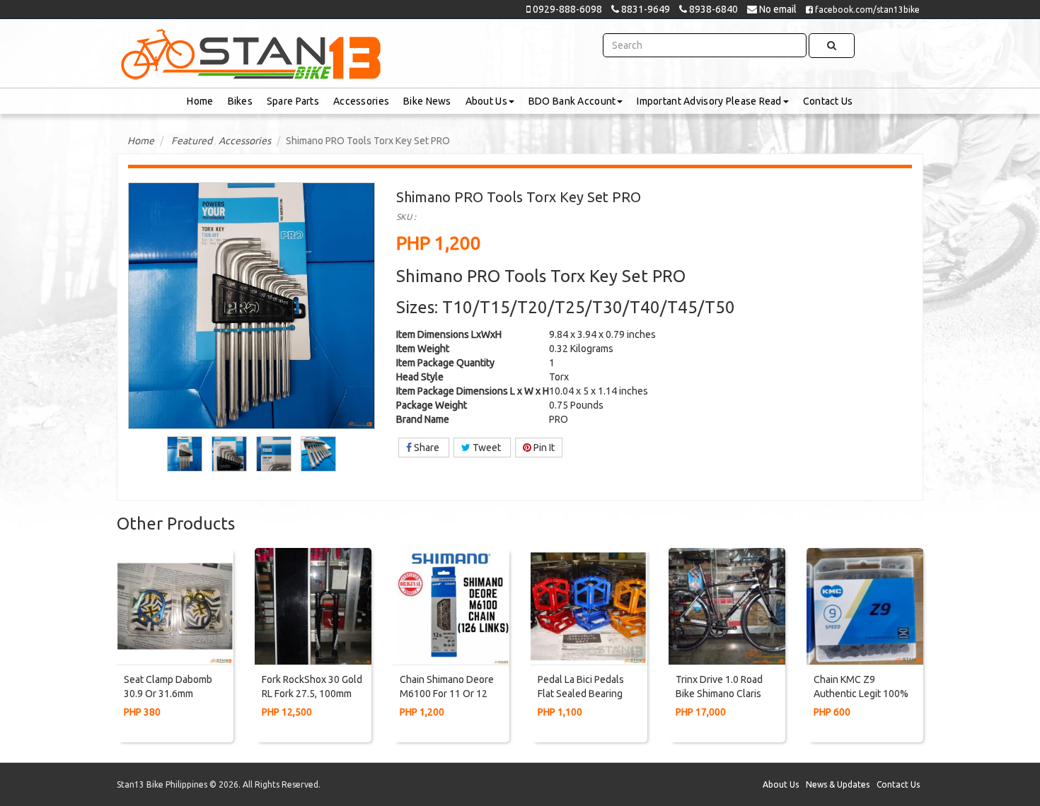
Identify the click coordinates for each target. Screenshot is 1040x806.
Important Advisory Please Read (709, 101)
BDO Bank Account (572, 101)
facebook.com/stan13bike (866, 9)
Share (426, 447)
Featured (191, 140)
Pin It (543, 447)
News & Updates (837, 784)
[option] (185, 454)
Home (200, 101)
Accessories (361, 101)
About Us (486, 101)
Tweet (486, 447)
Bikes (240, 101)
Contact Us (828, 101)
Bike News (427, 101)
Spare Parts (293, 101)
